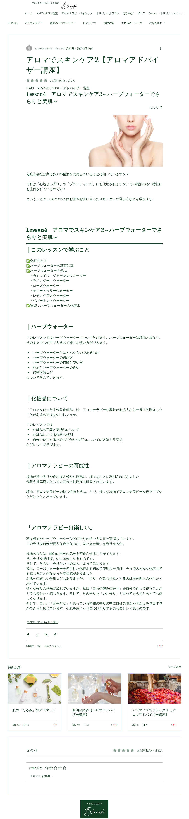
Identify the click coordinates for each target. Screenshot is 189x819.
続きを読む (155, 23)
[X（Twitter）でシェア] (37, 634)
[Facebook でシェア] (28, 634)
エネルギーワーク (131, 23)
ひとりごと (89, 23)
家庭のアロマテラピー (63, 23)
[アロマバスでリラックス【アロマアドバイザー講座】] (154, 689)
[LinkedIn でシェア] (46, 634)
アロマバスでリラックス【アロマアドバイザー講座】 (153, 712)
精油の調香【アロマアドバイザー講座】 (94, 712)
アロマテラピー (34, 23)
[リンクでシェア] (55, 634)
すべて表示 (174, 666)
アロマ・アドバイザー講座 (42, 622)
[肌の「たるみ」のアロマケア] (34, 689)
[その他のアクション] (160, 48)
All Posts (12, 23)
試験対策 (109, 23)
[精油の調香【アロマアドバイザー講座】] (94, 689)
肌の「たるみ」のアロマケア (34, 710)
